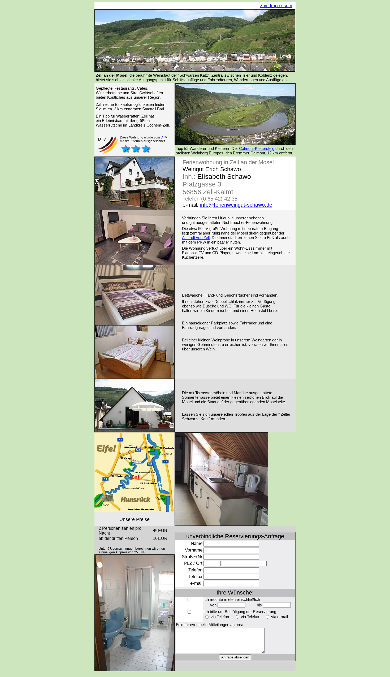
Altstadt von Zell (196, 237)
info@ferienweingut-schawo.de (236, 205)
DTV (164, 137)
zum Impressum (276, 5)
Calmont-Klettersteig (256, 148)
